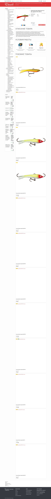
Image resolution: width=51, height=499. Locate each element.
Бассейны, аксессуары (10, 23)
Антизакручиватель (10, 33)
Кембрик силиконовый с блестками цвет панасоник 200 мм (12, 114)
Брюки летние (9, 89)
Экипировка (7, 75)
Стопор (9, 55)
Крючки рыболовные (10, 37)
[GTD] (25, 482)
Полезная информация (29, 490)
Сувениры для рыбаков (9, 90)
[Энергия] (25, 481)
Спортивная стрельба (10, 71)
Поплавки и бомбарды (10, 44)
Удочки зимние (10, 63)
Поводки (9, 40)
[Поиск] (45, 5)
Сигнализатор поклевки (11, 51)
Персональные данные (18, 495)
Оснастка (9, 43)
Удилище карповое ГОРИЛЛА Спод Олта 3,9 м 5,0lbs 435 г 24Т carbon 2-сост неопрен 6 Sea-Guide (12, 138)
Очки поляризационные (11, 85)
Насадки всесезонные (10, 56)
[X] (24, 25)
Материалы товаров (28, 494)
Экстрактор (9, 52)
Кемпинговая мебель (10, 29)
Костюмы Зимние (10, 86)
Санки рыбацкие (10, 67)
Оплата (20, 47)
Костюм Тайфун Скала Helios (12, 97)
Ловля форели (8, 91)
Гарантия (41, 47)
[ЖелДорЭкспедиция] (25, 484)
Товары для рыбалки (8, 30)
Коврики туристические (11, 17)
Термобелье (9, 80)
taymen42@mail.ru (41, 493)
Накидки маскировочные (11, 78)
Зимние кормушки (10, 64)
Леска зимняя (9, 62)
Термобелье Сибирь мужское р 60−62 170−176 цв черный (12, 103)
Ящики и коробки (10, 38)
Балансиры (9, 59)
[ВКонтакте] (21, 25)
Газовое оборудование (10, 26)
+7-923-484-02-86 (42, 492)
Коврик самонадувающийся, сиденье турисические (10, 19)
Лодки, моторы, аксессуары (9, 73)
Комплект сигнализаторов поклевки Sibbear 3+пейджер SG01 (12, 130)
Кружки (9, 36)
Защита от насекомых (10, 11)
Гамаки (9, 13)
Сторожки (9, 60)
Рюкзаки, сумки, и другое (11, 14)
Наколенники (9, 88)
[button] (29, 10)
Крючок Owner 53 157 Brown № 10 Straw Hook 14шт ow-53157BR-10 (12, 146)
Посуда (9, 22)
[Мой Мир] (23, 25)
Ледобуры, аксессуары (10, 66)
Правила (16, 494)
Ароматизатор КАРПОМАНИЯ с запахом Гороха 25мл (12, 125)
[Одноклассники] (22, 25)
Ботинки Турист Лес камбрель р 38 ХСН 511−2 (12, 119)
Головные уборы (10, 84)
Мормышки (9, 58)
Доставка (31, 47)
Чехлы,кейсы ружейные (11, 70)
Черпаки (9, 65)
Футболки (7, 74)
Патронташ (9, 69)
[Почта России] (25, 485)
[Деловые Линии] (25, 483)
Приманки (9, 41)
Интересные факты (28, 491)
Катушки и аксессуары (10, 32)
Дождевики (9, 81)
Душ (8, 25)
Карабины (9, 49)
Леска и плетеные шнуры (11, 34)
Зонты (8, 10)
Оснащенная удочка (10, 48)
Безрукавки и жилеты (10, 82)
